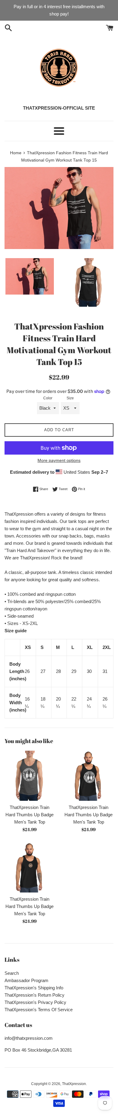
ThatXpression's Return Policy (34, 995)
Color (47, 398)
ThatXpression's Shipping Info (34, 987)
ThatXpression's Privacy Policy (35, 1002)
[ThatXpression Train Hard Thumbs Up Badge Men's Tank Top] (29, 776)
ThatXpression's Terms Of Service (39, 1009)
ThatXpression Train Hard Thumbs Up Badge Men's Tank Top (29, 814)
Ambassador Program (26, 980)
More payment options (59, 460)
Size (70, 398)
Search (12, 973)
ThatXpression (74, 1084)
